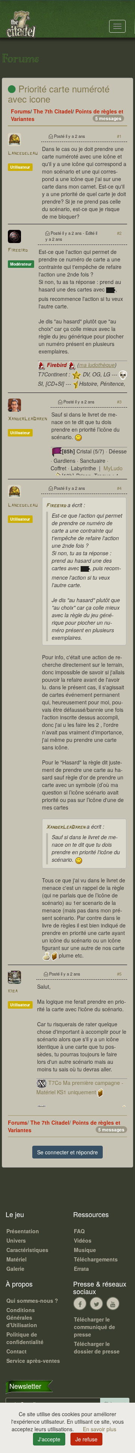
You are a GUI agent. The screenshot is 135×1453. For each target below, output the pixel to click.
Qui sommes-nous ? (32, 1300)
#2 (119, 233)
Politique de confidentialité (25, 1338)
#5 (119, 974)
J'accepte (49, 1439)
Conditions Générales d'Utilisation (21, 1317)
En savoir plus (99, 1429)
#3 (119, 402)
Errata (81, 1268)
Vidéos (83, 1240)
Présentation (22, 1231)
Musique (85, 1250)
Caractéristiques (27, 1250)
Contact (16, 1351)
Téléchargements (96, 1259)
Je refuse (86, 1439)
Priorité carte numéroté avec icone (59, 93)
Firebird (18, 250)
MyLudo (113, 468)
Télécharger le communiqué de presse (94, 1327)
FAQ (79, 1231)
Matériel (16, 1259)
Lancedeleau (23, 153)
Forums (20, 111)
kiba (13, 991)
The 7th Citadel (52, 111)
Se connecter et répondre (67, 1152)
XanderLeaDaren (27, 419)
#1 (119, 136)
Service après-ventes (33, 1360)
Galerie (15, 1268)
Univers (16, 1240)
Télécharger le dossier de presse (97, 1347)
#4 (119, 488)
